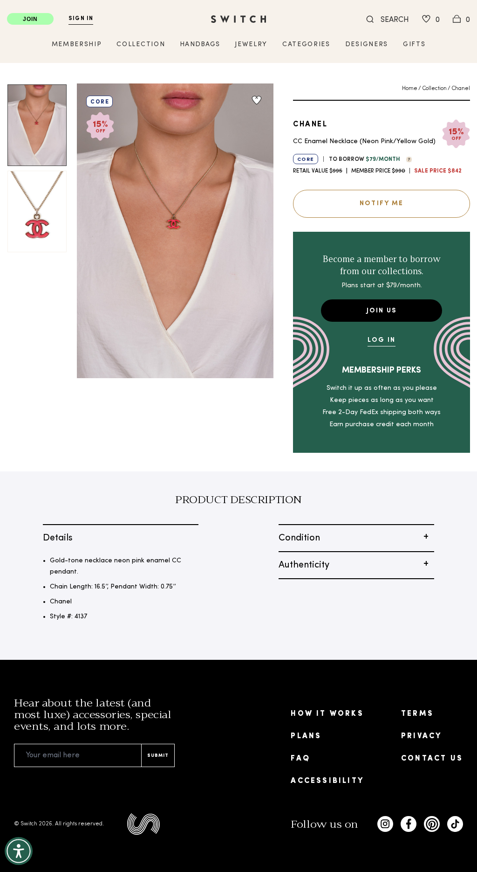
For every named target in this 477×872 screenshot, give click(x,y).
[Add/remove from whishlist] (257, 100)
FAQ (300, 758)
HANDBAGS (200, 44)
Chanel (460, 88)
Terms (417, 714)
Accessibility (327, 781)
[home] (238, 19)
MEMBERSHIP (77, 44)
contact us (432, 758)
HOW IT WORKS (327, 714)
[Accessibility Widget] (19, 851)
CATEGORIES (306, 44)
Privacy (421, 736)
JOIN (30, 19)
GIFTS (414, 44)
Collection (434, 88)
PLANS (306, 736)
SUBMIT (158, 755)
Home (409, 88)
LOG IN (381, 340)
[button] (407, 158)
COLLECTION (140, 44)
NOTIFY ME (381, 203)
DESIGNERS (366, 44)
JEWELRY (251, 44)
